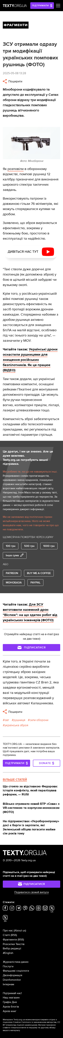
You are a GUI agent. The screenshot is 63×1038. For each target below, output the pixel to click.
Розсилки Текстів (13, 944)
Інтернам (8, 984)
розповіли (16, 169)
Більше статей (15, 779)
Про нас (8, 930)
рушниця (19, 720)
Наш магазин (11, 997)
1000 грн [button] (49, 546)
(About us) (20, 930)
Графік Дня (10, 1002)
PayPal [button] (35, 582)
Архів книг (9, 1011)
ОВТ (7, 720)
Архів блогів (11, 1006)
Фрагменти (10, 939)
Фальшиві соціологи (16, 971)
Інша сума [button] (12, 555)
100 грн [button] (10, 546)
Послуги (8, 966)
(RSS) (14, 935)
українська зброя (16, 725)
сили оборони (39, 720)
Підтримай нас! (12, 993)
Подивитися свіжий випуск (31, 892)
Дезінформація (12, 975)
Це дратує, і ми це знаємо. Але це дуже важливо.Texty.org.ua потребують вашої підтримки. (28, 458)
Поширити (15, 81)
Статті (6, 935)
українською (31, 1025)
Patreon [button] (12, 573)
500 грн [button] (29, 546)
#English (8, 953)
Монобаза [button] (14, 582)
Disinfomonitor (12, 980)
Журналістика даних (16, 962)
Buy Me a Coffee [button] (39, 573)
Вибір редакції (12, 948)
